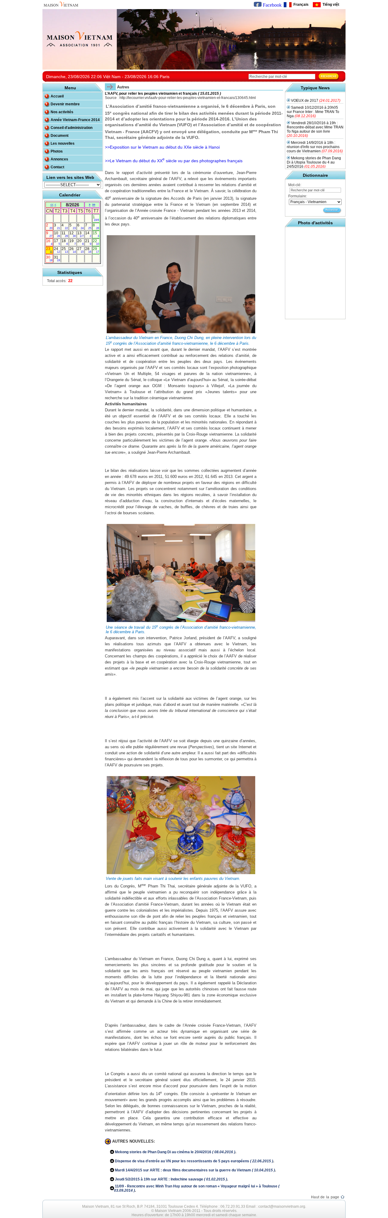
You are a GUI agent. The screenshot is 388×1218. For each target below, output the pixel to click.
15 (96, 234)
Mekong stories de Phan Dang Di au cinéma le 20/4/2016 (174, 1152)
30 (49, 258)
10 (57, 234)
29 (96, 250)
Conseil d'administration (71, 128)
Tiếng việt (330, 4)
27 (80, 250)
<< (51, 204)
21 (88, 242)
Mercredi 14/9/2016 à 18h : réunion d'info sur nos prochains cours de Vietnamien (315, 137)
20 (80, 242)
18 (65, 242)
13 (80, 234)
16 (49, 242)
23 (49, 250)
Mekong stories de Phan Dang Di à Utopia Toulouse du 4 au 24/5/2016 (314, 152)
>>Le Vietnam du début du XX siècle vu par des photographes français (173, 160)
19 (72, 242)
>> (93, 204)
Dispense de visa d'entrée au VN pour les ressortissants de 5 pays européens (193, 1161)
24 (57, 250)
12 (72, 234)
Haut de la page (326, 1197)
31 (57, 258)
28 (88, 250)
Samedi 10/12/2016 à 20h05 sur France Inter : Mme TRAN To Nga (313, 102)
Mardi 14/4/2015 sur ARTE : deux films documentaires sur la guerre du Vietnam (194, 1170)
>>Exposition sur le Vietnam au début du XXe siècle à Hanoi (162, 147)
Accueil (57, 96)
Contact (57, 167)
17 (57, 242)
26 (72, 250)
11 (65, 234)
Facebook (272, 5)
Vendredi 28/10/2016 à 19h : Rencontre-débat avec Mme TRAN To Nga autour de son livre (315, 119)
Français (300, 4)
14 (88, 234)
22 (96, 242)
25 (65, 250)
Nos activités (62, 112)
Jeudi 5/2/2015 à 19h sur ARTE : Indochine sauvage (170, 1179)
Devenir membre (65, 104)
